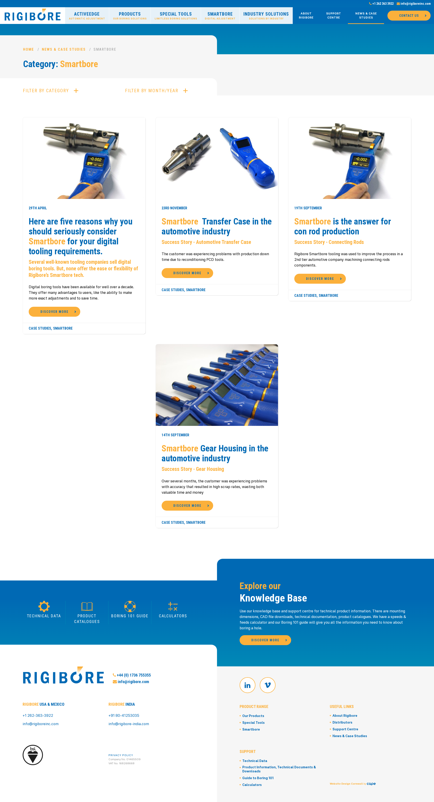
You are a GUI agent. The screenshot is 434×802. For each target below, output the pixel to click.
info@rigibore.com (133, 681)
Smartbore (220, 15)
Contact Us (409, 15)
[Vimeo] (268, 685)
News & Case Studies (366, 15)
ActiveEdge (87, 15)
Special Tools (176, 15)
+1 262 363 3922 (383, 3)
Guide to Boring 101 (258, 778)
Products (130, 15)
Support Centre (333, 15)
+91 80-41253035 (123, 715)
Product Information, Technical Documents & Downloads (279, 769)
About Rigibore (306, 15)
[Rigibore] (32, 15)
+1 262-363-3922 (38, 715)
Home (28, 49)
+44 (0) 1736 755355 (133, 675)
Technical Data (254, 761)
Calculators (252, 785)
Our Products (253, 716)
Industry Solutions (266, 15)
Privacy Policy (120, 755)
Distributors (342, 722)
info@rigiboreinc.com (415, 3)
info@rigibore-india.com (128, 724)
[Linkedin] (247, 685)
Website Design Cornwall (346, 783)
